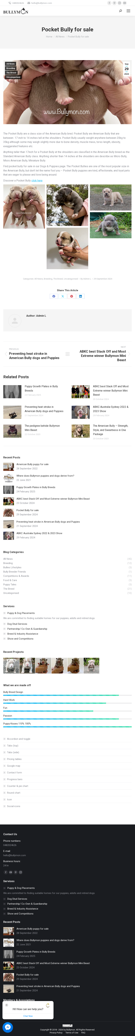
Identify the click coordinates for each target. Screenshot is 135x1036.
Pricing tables (14, 759)
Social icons (13, 806)
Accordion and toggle (18, 738)
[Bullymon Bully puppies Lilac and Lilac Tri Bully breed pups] (24, 206)
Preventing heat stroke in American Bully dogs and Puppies (44, 409)
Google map (13, 765)
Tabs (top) (12, 745)
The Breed (11, 73)
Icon (9, 799)
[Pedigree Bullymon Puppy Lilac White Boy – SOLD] (27, 666)
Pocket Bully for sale (27, 510)
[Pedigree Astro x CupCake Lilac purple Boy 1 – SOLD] (92, 666)
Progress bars (14, 779)
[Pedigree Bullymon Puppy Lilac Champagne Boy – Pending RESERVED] (76, 666)
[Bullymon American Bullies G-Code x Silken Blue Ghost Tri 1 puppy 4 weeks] (111, 225)
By (86, 279)
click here (36, 180)
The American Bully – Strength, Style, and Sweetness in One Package (110, 430)
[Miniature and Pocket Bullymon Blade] (67, 205)
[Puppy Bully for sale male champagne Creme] (111, 197)
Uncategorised (13, 77)
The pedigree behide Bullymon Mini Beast (42, 428)
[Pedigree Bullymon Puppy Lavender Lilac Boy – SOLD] (60, 666)
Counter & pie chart (17, 786)
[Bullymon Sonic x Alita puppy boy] (67, 248)
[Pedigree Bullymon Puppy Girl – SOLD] (11, 666)
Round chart (13, 792)
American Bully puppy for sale (32, 464)
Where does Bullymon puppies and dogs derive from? (45, 475)
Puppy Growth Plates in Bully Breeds (41, 388)
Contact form (14, 772)
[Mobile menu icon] (128, 11)
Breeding (10, 68)
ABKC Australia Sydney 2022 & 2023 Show (110, 409)
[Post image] (12, 391)
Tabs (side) (13, 752)
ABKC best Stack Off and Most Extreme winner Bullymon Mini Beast (111, 390)
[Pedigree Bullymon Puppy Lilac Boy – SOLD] (43, 666)
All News (10, 64)
